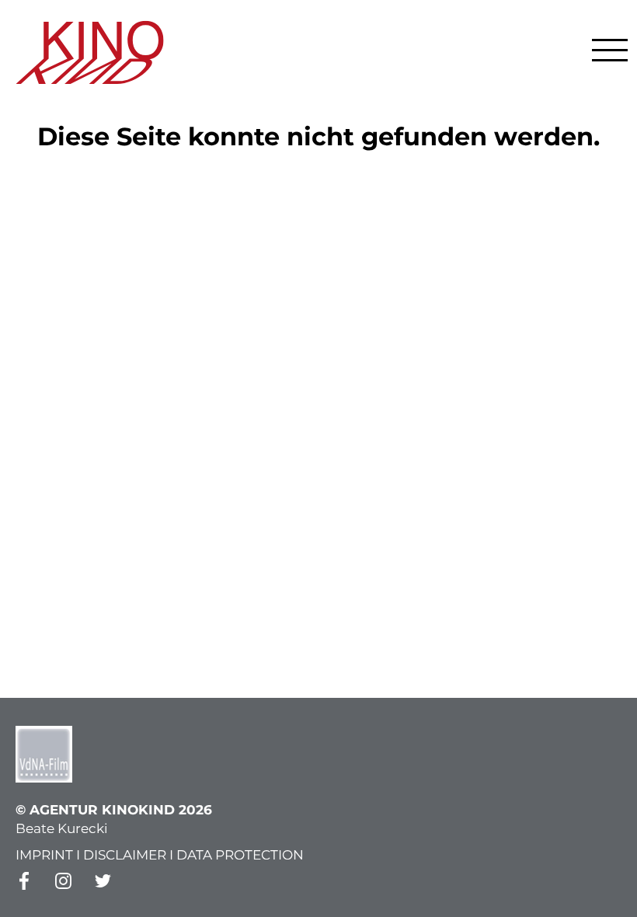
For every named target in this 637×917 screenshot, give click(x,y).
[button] (610, 50)
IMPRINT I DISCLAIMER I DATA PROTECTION (160, 855)
